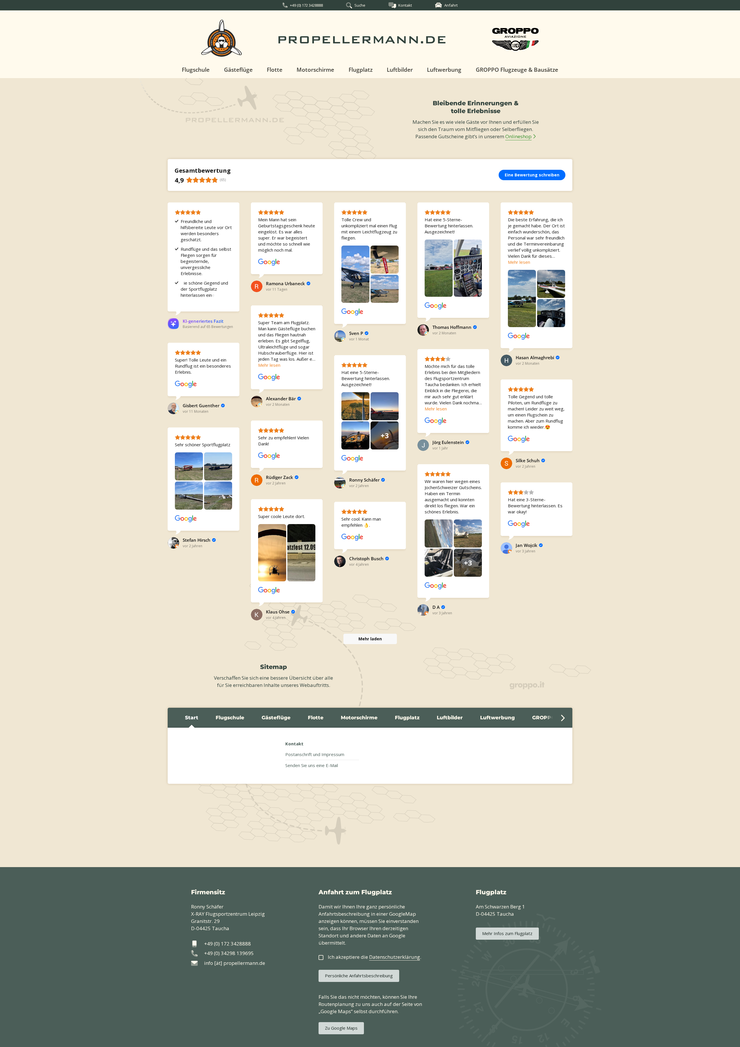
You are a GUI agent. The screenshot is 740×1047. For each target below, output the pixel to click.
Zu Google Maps (341, 1028)
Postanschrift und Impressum (314, 754)
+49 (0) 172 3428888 (306, 5)
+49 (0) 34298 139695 (229, 953)
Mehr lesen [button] (519, 262)
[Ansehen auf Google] (269, 262)
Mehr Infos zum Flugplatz (507, 933)
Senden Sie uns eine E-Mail (311, 765)
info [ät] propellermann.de (234, 963)
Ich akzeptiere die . (374, 957)
